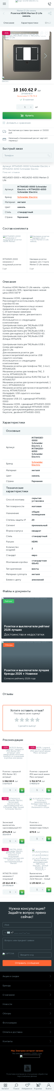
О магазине (9, 994)
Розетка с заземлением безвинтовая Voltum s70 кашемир (39, 826)
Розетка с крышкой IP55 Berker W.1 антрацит (12, 774)
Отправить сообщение (27, 963)
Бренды (7, 985)
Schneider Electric (27, 197)
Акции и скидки (11, 976)
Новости (7, 1004)
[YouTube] (27, 1068)
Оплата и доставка (12, 1032)
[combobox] (8, 932)
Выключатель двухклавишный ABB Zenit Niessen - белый (40, 876)
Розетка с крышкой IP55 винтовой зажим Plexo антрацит (40, 774)
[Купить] (21, 790)
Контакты (8, 1041)
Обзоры (7, 1013)
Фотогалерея (10, 1022)
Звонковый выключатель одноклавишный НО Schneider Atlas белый (13, 826)
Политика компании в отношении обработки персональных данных (27, 1075)
